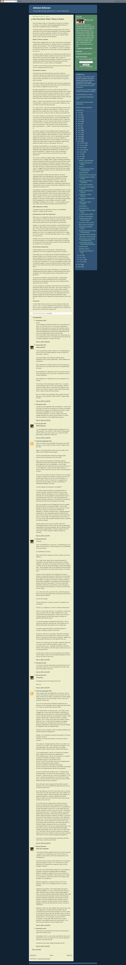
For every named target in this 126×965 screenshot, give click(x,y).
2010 (79, 134)
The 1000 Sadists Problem (86, 214)
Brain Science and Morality (86, 224)
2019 (79, 115)
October (82, 147)
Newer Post (33, 955)
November (82, 145)
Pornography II (83, 206)
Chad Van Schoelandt (42, 441)
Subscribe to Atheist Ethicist (84, 53)
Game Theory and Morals (86, 184)
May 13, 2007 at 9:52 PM (43, 687)
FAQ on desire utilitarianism (84, 107)
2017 (79, 119)
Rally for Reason (83, 172)
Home (51, 955)
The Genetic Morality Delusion (87, 234)
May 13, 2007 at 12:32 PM (43, 420)
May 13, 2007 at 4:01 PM (43, 659)
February (82, 259)
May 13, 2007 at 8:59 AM (43, 341)
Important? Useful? (84, 248)
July (81, 154)
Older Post (69, 955)
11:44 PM (49, 313)
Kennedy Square (83, 246)
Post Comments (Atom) (44, 958)
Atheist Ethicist (41, 7)
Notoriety (81, 166)
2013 (79, 128)
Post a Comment (36, 949)
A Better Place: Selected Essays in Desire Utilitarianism (85, 85)
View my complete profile (85, 48)
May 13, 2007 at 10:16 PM (43, 925)
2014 (79, 126)
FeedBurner (90, 66)
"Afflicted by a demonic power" (87, 236)
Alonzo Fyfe (39, 345)
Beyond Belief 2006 (55, 25)
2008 (79, 139)
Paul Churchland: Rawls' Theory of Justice (48, 19)
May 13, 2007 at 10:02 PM (43, 843)
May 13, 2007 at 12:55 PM (43, 437)
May (81, 158)
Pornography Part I (84, 208)
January (82, 261)
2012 (79, 130)
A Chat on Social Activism (86, 216)
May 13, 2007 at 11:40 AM (43, 401)
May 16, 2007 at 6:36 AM (43, 946)
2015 (79, 123)
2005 (79, 266)
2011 (79, 132)
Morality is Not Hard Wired (86, 160)
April (81, 255)
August (82, 152)
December (82, 143)
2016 (79, 121)
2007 (79, 141)
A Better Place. (80, 74)
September (83, 149)
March (81, 257)
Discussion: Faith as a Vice (86, 222)
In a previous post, (81, 89)
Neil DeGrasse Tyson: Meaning (87, 174)
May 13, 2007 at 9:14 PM (43, 672)
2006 (79, 264)
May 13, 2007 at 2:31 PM (43, 535)
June (81, 156)
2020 (79, 112)
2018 (79, 117)
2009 (79, 137)
